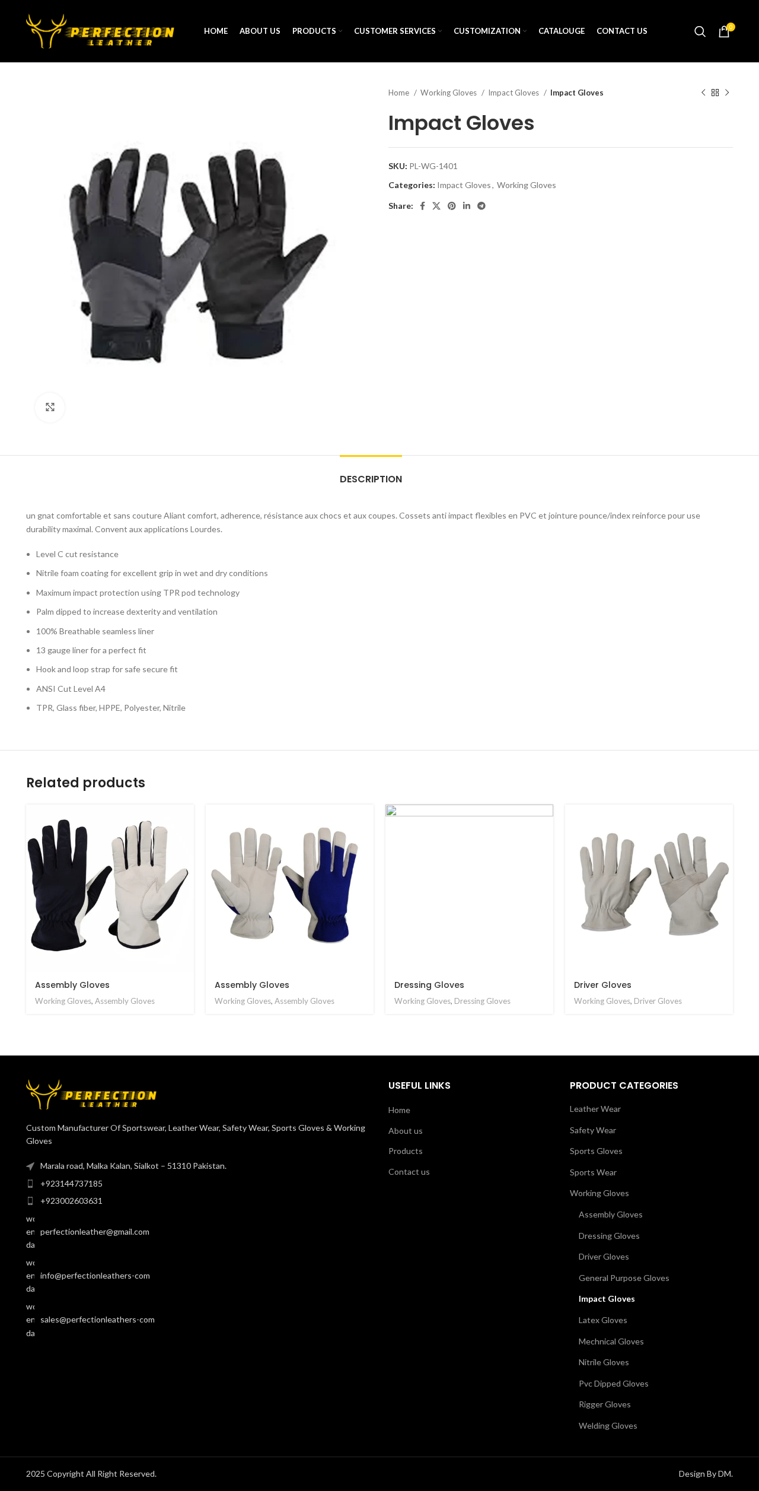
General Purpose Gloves (624, 1278)
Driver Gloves (603, 985)
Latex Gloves (603, 1320)
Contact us (409, 1171)
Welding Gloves (608, 1425)
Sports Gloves (596, 1151)
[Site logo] (100, 30)
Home (399, 92)
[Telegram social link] (481, 206)
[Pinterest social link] (452, 206)
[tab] (371, 473)
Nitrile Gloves (604, 1362)
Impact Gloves (514, 92)
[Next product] (727, 93)
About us (405, 1131)
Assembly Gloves (72, 985)
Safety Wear (593, 1130)
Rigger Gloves (605, 1404)
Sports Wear (593, 1172)
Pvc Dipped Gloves (614, 1383)
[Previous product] (703, 93)
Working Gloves (449, 92)
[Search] (700, 31)
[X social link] (436, 206)
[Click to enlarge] (50, 407)
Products (405, 1151)
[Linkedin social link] (467, 206)
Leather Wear (595, 1109)
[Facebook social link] (422, 206)
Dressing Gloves (429, 985)
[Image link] (91, 1093)
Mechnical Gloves (611, 1341)
